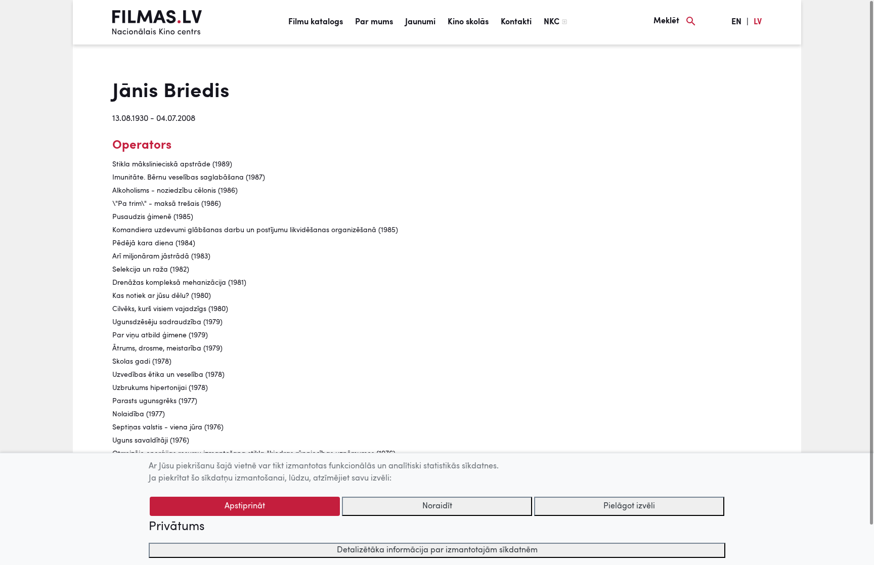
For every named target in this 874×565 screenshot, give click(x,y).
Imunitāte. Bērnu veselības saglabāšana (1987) (188, 177)
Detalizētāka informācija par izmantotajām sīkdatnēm (437, 550)
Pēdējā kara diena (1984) (153, 243)
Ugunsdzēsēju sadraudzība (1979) (167, 322)
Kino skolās (468, 22)
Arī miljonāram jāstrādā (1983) (161, 256)
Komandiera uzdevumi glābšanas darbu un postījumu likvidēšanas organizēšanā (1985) (255, 230)
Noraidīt (437, 506)
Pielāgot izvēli (629, 506)
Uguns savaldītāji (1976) (150, 440)
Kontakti (516, 22)
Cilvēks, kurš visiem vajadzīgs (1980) (170, 309)
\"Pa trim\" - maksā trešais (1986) (166, 203)
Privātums (176, 527)
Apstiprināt (245, 506)
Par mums (374, 22)
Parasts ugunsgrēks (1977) (154, 401)
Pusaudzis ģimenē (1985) (152, 217)
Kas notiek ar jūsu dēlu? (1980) (161, 295)
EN (736, 22)
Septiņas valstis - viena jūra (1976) (168, 427)
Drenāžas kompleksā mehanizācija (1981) (179, 282)
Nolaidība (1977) (138, 414)
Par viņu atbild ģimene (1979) (160, 335)
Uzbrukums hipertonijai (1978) (160, 388)
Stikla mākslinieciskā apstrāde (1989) (172, 164)
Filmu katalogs (315, 22)
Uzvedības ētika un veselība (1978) (168, 374)
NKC (551, 22)
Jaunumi (420, 22)
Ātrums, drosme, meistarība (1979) (167, 348)
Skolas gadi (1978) (141, 361)
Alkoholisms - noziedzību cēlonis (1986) (175, 190)
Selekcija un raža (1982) (150, 269)
